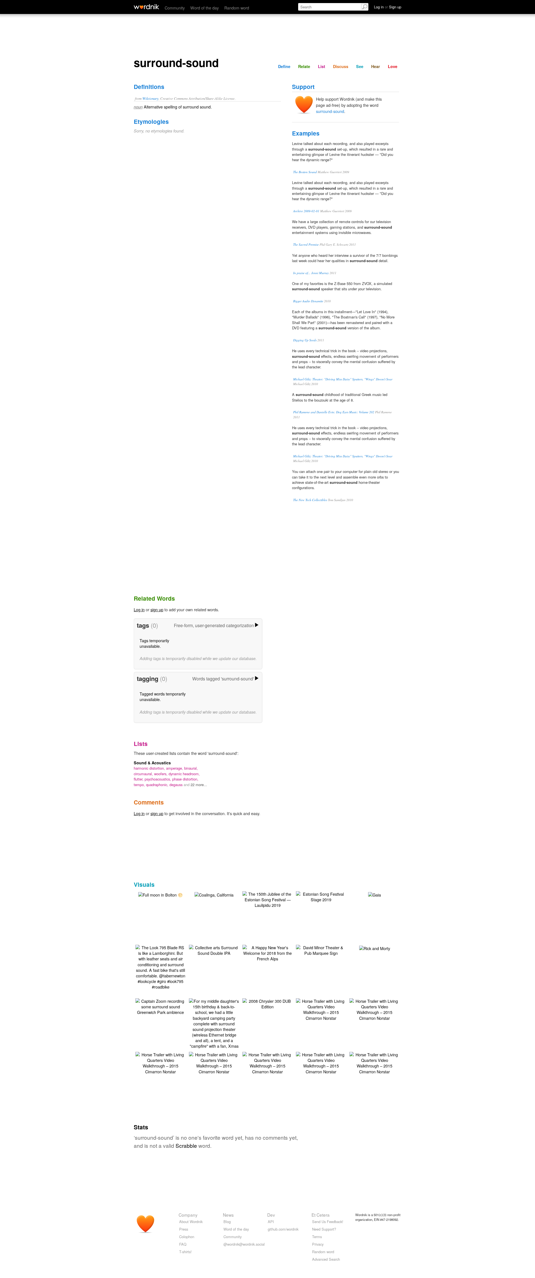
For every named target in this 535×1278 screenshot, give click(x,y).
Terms (317, 1236)
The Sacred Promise (306, 244)
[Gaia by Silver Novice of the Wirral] (374, 894)
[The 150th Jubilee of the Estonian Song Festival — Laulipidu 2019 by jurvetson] (267, 899)
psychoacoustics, (158, 779)
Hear (375, 66)
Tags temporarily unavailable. (154, 643)
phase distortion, (185, 779)
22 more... (199, 784)
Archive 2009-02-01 (306, 211)
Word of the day (204, 8)
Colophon (186, 1236)
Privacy (318, 1244)
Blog (227, 1221)
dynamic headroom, (184, 773)
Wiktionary (150, 98)
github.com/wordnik (283, 1229)
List (321, 66)
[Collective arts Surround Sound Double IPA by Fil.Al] (214, 950)
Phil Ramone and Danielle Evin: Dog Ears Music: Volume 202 (333, 412)
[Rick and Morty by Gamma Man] (374, 948)
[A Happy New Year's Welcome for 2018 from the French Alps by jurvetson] (267, 952)
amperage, (175, 768)
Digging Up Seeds (305, 340)
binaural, (191, 768)
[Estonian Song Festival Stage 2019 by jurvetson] (321, 896)
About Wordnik (191, 1221)
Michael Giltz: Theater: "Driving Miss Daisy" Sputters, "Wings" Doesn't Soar (342, 379)
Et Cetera (321, 1215)
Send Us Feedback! (327, 1221)
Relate (304, 66)
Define (284, 66)
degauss (176, 784)
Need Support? (324, 1229)
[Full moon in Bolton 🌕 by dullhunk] (160, 894)
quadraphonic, (157, 784)
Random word (236, 8)
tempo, (140, 784)
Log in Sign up (387, 6)
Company (188, 1215)
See (359, 66)
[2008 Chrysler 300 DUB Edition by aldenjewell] (267, 1003)
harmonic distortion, (150, 768)
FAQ (182, 1244)
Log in (139, 609)
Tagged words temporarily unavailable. (163, 696)
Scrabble (186, 1145)
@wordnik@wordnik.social (244, 1244)
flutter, (139, 779)
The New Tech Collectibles (310, 500)
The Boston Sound (305, 172)
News (228, 1215)
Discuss (340, 66)
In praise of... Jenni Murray (311, 273)
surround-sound (330, 111)
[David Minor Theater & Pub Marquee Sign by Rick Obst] (321, 950)
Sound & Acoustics (152, 762)
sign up (156, 609)
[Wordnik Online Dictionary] (146, 6)
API (271, 1221)
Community (175, 8)
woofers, (161, 773)
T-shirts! (185, 1251)
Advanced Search (326, 1259)
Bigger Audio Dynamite (308, 301)
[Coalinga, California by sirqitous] (214, 894)
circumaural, (144, 773)
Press (183, 1229)
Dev (271, 1215)
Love (392, 66)
